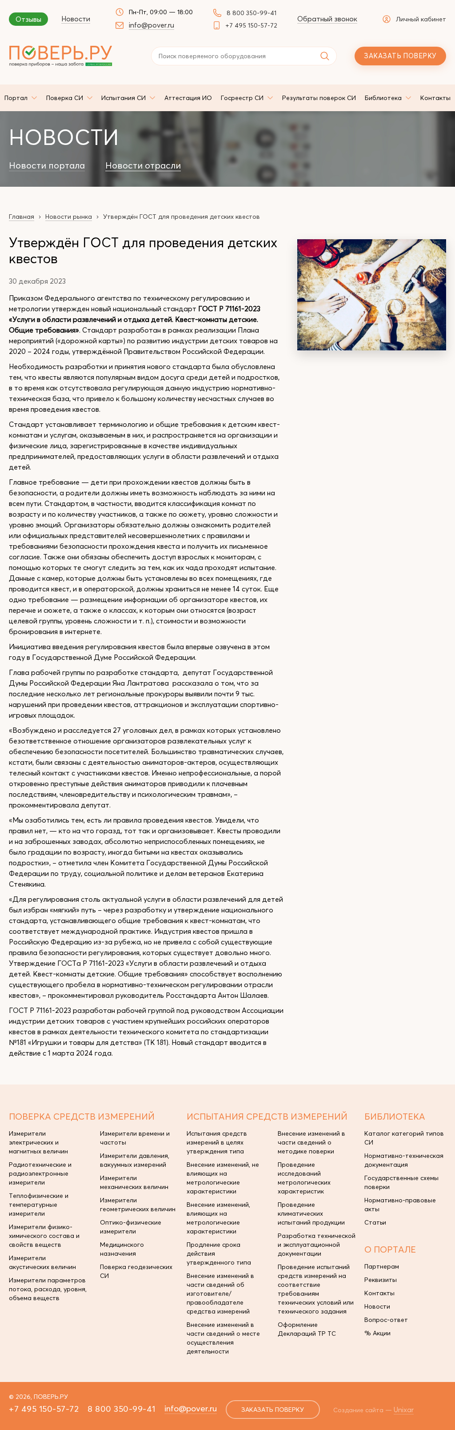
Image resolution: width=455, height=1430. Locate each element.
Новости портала (47, 165)
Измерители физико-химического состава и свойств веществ (44, 1236)
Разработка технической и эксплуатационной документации (316, 1244)
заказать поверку (272, 1410)
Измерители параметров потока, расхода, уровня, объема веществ (48, 1289)
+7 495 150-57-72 (251, 25)
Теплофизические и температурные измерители (38, 1204)
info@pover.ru (151, 24)
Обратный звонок (327, 18)
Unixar (404, 1409)
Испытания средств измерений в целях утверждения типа (217, 1142)
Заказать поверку (400, 56)
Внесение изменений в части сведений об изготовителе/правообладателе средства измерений (220, 1293)
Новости (75, 18)
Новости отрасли (143, 165)
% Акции (377, 1333)
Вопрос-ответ (386, 1320)
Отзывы (28, 19)
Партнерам (381, 1266)
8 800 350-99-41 (251, 13)
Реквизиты (380, 1280)
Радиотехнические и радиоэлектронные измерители (40, 1173)
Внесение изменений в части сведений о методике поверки (311, 1142)
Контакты (379, 1293)
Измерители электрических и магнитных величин (38, 1142)
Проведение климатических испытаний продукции (311, 1213)
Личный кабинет (421, 19)
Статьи (375, 1222)
